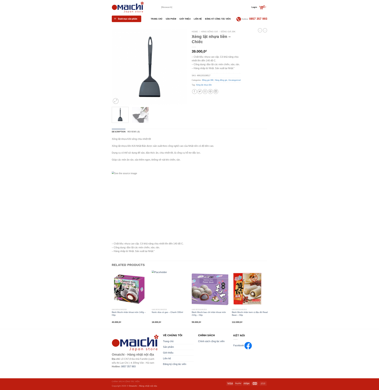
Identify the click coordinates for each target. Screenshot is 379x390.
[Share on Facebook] (194, 91)
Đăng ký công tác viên (217, 19)
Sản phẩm (171, 19)
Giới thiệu (185, 19)
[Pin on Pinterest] (210, 91)
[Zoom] (116, 101)
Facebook (238, 345)
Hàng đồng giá (209, 32)
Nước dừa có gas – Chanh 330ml (167, 312)
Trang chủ (156, 19)
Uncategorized (234, 80)
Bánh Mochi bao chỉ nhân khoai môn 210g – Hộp (209, 313)
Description (118, 132)
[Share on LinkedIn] (215, 91)
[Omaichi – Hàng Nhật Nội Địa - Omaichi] (134, 7)
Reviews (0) (133, 132)
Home (195, 32)
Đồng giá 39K (228, 32)
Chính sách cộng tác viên (211, 341)
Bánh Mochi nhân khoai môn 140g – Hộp (129, 313)
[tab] (118, 132)
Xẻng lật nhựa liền (204, 85)
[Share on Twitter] (199, 91)
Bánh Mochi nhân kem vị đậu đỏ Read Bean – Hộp (250, 313)
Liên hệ (198, 19)
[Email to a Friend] (205, 91)
